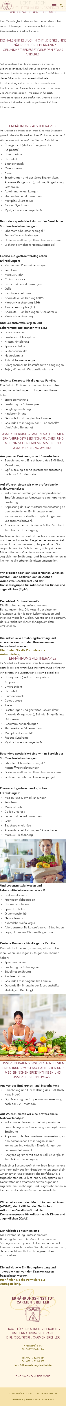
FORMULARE (48, 1399)
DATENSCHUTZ (33, 1399)
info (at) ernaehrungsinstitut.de (33, 1365)
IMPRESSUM (17, 1399)
